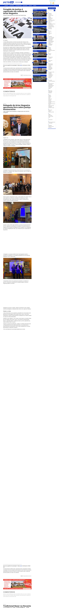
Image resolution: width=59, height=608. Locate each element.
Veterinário (50, 127)
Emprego (35, 26)
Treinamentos (50, 119)
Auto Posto (50, 27)
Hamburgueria (50, 63)
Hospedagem (50, 68)
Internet (49, 77)
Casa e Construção (51, 37)
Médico (49, 88)
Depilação (49, 49)
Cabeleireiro (50, 36)
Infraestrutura (36, 75)
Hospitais (49, 69)
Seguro (49, 114)
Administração (50, 18)
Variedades (50, 125)
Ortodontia (50, 92)
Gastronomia (50, 60)
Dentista (49, 48)
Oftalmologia (50, 90)
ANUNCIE (34, 5)
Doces (49, 51)
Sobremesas (50, 115)
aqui (21, 65)
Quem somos (25, 5)
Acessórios (50, 14)
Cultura (35, 42)
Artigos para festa (51, 25)
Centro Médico (50, 39)
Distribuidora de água (51, 50)
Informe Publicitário (37, 18)
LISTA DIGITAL (52, 8)
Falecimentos (36, 34)
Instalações (50, 76)
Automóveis (50, 28)
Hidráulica (49, 66)
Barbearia (49, 31)
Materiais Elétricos (51, 85)
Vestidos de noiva (51, 126)
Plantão (35, 10)
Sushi (49, 117)
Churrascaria (50, 40)
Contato (30, 5)
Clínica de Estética (51, 41)
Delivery (49, 47)
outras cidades (19, 2)
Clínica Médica (50, 42)
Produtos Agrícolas (51, 105)
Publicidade (50, 106)
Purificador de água (51, 107)
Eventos (49, 54)
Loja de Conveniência (51, 81)
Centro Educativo (50, 38)
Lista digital (12, 5)
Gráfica (49, 61)
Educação (35, 67)
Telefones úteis (18, 5)
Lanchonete (50, 80)
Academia (49, 13)
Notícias (6, 5)
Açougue (49, 17)
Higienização (50, 67)
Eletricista (49, 53)
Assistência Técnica (51, 26)
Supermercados (50, 116)
